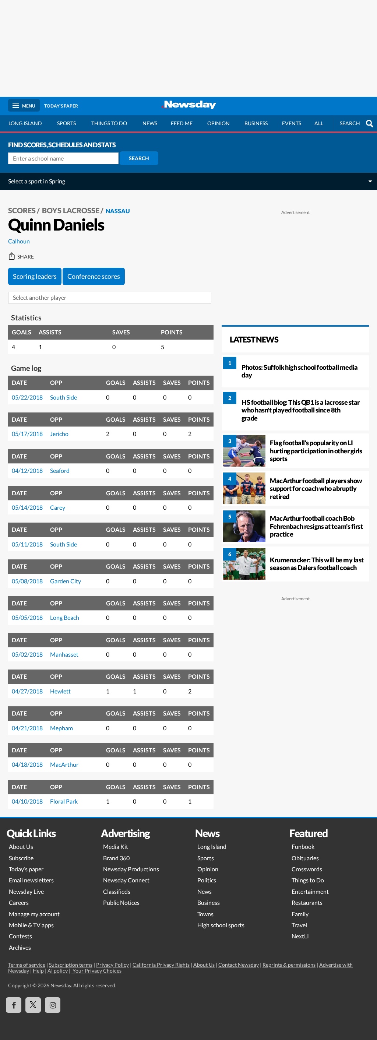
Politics (206, 879)
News (149, 123)
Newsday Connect (126, 879)
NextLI (300, 935)
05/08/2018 (27, 580)
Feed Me (182, 123)
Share (25, 257)
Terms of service (26, 965)
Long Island (25, 123)
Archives (20, 947)
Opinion (218, 123)
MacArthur (64, 764)
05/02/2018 (27, 654)
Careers (19, 902)
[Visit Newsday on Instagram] (52, 1005)
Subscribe (21, 857)
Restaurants (307, 902)
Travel (299, 924)
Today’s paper (26, 868)
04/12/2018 (27, 470)
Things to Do (308, 879)
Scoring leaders (35, 276)
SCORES (22, 210)
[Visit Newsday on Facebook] (13, 1005)
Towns (205, 913)
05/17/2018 (27, 433)
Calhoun (19, 241)
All (318, 123)
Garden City (65, 580)
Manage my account (34, 913)
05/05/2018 (27, 617)
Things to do (109, 123)
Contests (20, 935)
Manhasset (64, 654)
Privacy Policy (112, 965)
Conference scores (93, 276)
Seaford (60, 470)
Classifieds (116, 891)
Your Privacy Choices (96, 970)
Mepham (61, 727)
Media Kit (115, 846)
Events (291, 123)
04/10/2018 (27, 801)
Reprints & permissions (289, 965)
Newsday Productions (131, 868)
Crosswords (307, 868)
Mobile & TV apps (31, 924)
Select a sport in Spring (36, 181)
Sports (66, 123)
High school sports (220, 924)
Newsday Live (26, 891)
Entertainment (310, 891)
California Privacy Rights (161, 965)
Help (38, 970)
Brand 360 (116, 857)
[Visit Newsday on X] (33, 1005)
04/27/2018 (27, 691)
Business (256, 123)
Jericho (59, 433)
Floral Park (64, 801)
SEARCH (350, 123)
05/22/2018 (27, 397)
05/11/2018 (27, 544)
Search (139, 158)
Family (300, 913)
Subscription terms (70, 965)
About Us (21, 846)
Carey (57, 507)
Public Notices (121, 902)
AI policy (57, 970)
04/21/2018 (27, 727)
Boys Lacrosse (70, 210)
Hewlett (60, 691)
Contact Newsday (238, 965)
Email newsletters (31, 879)
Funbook (303, 846)
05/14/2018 (27, 507)
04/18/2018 (27, 764)
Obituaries (305, 857)
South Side (63, 397)
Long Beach (64, 617)
